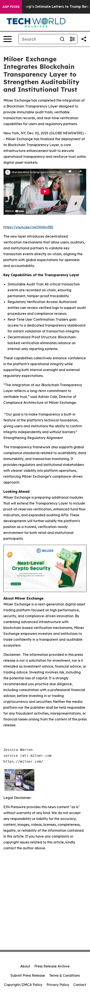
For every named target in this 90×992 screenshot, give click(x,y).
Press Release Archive (52, 966)
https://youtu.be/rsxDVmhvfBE (28, 227)
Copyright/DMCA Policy (23, 985)
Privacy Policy (57, 985)
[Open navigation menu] (7, 39)
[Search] (62, 39)
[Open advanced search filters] (72, 39)
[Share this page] (84, 39)
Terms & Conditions (64, 975)
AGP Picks (11, 7)
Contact (79, 985)
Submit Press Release (27, 975)
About (25, 966)
